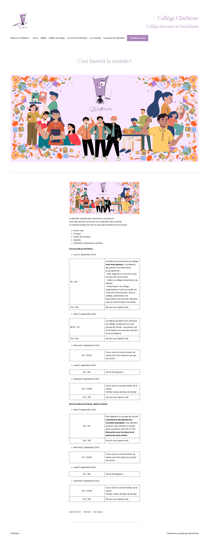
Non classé (97, 512)
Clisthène (14, 533)
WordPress (194, 533)
